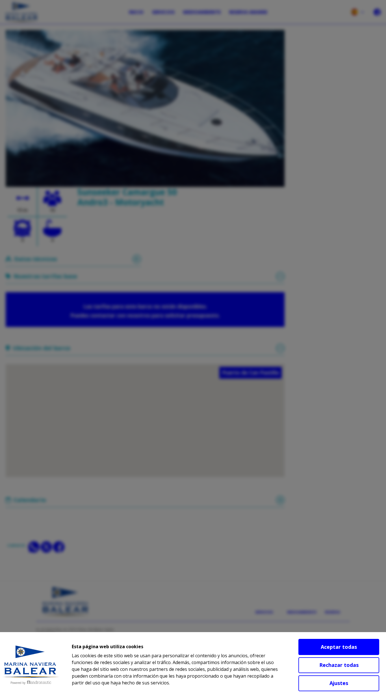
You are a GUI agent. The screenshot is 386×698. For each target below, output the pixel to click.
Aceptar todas (339, 646)
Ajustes (338, 683)
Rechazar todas (339, 665)
